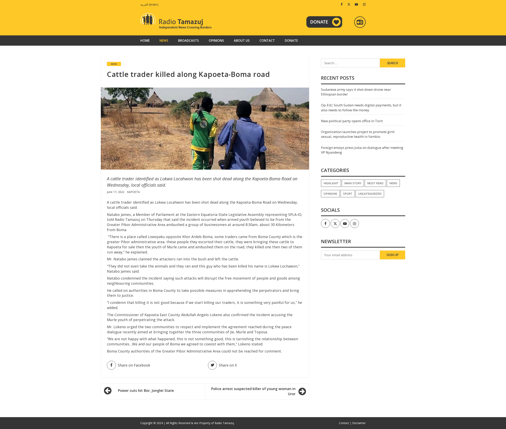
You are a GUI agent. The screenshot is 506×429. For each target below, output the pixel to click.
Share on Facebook (134, 365)
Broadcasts (188, 40)
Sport (347, 194)
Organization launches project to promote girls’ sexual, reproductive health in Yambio (358, 134)
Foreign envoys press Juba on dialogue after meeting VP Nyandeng (362, 150)
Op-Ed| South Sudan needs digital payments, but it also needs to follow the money (361, 107)
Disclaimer (359, 423)
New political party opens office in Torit (352, 121)
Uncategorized (369, 194)
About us (242, 40)
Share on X (228, 365)
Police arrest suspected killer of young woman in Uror (253, 391)
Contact (267, 40)
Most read (375, 183)
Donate (291, 40)
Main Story (352, 183)
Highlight (331, 183)
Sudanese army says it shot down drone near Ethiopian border (356, 91)
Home (145, 40)
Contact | (345, 423)
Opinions (216, 40)
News (164, 40)
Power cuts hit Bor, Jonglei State (146, 390)
